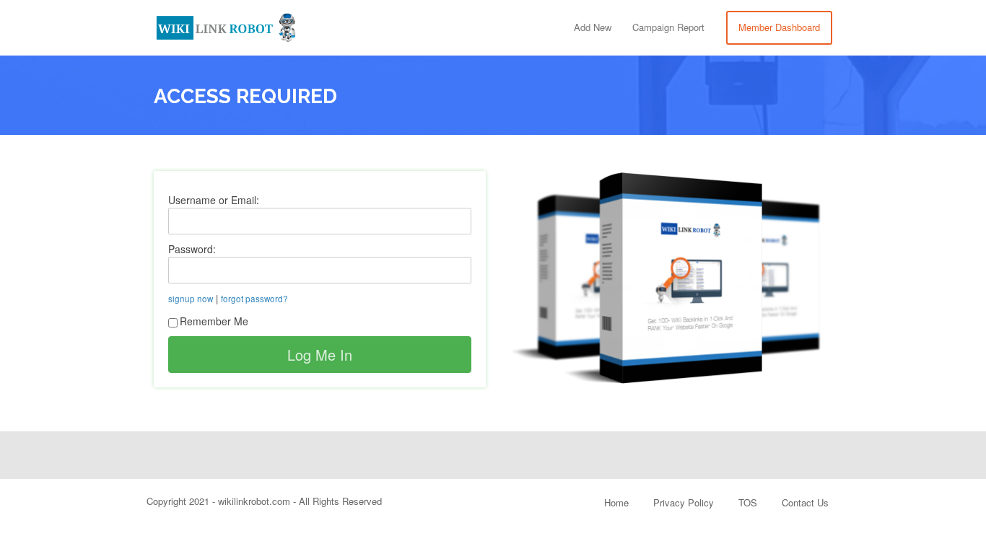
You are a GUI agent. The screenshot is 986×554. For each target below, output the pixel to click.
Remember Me (214, 321)
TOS (747, 502)
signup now (190, 298)
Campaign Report (668, 27)
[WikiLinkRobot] (226, 24)
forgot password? (254, 298)
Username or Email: (213, 200)
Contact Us (805, 502)
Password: (192, 249)
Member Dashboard (779, 27)
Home (616, 502)
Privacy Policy (683, 502)
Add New (592, 27)
